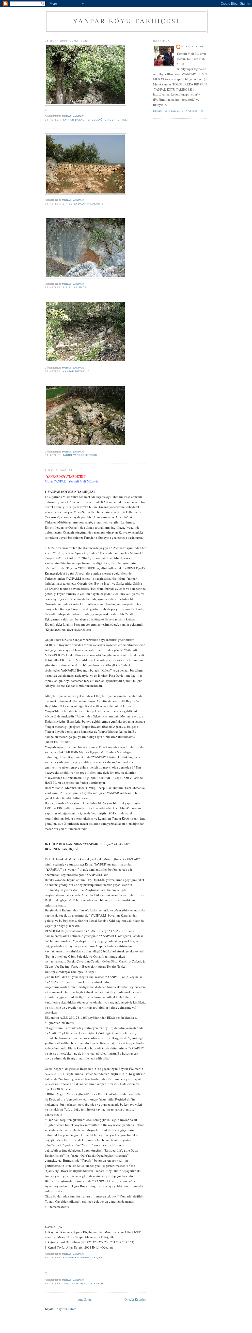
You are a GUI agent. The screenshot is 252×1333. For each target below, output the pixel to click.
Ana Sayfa (85, 1299)
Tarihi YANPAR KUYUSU (80, 455)
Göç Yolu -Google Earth (83, 1283)
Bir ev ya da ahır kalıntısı (84, 203)
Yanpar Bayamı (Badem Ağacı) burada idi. (95, 119)
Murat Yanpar (192, 46)
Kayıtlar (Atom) (66, 1308)
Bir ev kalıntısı (75, 287)
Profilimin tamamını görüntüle (178, 111)
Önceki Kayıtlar (135, 1299)
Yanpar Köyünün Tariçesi (83, 1257)
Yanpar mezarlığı (77, 371)
